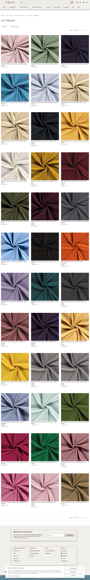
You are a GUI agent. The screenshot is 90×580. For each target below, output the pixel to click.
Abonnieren (69, 535)
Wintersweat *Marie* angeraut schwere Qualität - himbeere (14, 462)
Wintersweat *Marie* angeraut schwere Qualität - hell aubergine (43, 342)
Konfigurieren (73, 571)
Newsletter (31, 555)
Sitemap (15, 555)
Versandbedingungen (34, 553)
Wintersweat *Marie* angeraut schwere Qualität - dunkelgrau (75, 221)
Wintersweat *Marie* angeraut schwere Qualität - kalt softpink (43, 503)
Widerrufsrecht (16, 561)
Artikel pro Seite (14, 26)
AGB (14, 553)
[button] (77, 2)
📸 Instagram (64, 555)
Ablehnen (73, 575)
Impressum (10, 575)
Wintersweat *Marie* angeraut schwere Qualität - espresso (44, 261)
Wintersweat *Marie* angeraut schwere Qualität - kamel (73, 502)
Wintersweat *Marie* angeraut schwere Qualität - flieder (13, 301)
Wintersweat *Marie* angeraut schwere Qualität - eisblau (14, 261)
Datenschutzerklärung (37, 534)
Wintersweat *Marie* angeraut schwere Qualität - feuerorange (72, 262)
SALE (78, 7)
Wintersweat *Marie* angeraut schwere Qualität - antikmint (44, 63)
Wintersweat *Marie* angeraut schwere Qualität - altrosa (14, 63)
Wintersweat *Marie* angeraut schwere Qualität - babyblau (44, 102)
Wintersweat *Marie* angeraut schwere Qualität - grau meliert (73, 302)
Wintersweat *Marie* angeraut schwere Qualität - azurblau (14, 102)
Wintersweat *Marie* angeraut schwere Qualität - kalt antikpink (73, 462)
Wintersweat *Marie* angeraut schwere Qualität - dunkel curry (44, 181)
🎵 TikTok (63, 558)
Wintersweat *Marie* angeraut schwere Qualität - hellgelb (14, 381)
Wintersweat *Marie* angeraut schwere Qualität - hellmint (44, 421)
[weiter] (87, 30)
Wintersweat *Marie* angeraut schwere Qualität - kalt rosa (14, 502)
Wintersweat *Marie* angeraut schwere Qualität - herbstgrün (75, 421)
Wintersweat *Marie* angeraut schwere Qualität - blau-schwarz (43, 141)
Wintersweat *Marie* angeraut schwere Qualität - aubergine (74, 63)
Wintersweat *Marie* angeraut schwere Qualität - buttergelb (74, 140)
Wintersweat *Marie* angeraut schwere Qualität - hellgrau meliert (44, 382)
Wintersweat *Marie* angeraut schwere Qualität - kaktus (44, 462)
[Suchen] (71, 2)
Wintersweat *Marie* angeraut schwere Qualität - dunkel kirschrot (74, 181)
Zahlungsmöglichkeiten (34, 550)
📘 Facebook (64, 553)
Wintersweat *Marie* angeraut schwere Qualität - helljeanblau (12, 422)
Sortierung (4, 26)
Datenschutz (16, 575)
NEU (73, 7)
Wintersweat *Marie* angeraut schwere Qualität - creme (14, 181)
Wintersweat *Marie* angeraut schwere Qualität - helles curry (73, 342)
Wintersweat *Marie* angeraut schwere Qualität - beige (73, 102)
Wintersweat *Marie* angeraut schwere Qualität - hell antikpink (13, 342)
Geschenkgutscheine (50, 550)
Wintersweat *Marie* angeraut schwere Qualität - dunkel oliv (15, 221)
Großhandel (47, 553)
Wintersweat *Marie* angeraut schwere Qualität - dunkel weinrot (44, 222)
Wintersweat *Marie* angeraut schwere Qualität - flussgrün (44, 301)
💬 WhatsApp (64, 561)
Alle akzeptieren (73, 568)
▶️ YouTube (63, 550)
